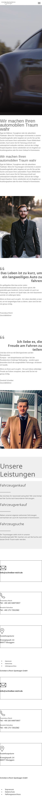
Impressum (8, 661)
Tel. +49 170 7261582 (9, 610)
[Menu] (39, 3)
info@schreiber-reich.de (11, 573)
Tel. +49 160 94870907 (10, 603)
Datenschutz (8, 663)
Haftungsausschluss (10, 666)
